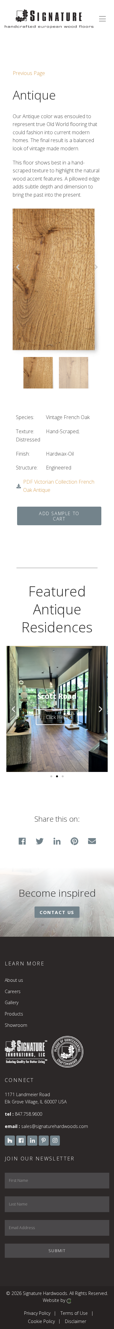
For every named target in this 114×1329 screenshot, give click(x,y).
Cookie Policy (41, 1321)
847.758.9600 (28, 1114)
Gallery (11, 1002)
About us (14, 980)
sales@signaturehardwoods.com (54, 1126)
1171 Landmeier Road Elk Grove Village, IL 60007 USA (35, 1097)
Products (14, 1014)
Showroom (16, 1025)
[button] (13, 709)
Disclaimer (75, 1321)
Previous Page (29, 73)
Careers (13, 991)
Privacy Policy (37, 1313)
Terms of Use (74, 1313)
